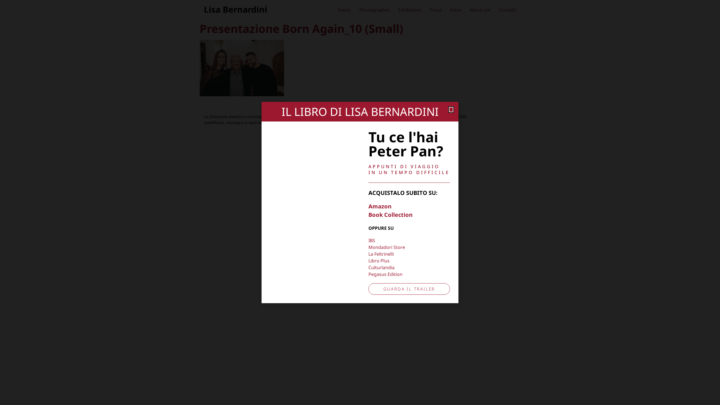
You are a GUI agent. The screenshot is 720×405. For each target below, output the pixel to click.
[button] (451, 109)
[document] (360, 202)
